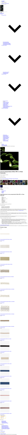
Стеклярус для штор (5, 103)
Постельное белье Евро (6, 42)
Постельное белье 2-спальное (6, 43)
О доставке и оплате (20, 210)
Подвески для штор (5, 140)
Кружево (4, 139)
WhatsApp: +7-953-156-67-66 (5, 3)
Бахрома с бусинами (5, 105)
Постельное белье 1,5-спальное (7, 44)
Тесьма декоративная (5, 135)
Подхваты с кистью (5, 72)
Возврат (3, 192)
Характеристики (4, 190)
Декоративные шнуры (6, 137)
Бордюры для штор (5, 136)
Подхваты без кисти (5, 73)
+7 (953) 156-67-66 (2, 431)
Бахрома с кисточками (6, 102)
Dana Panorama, (11, 178)
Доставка (3, 191)
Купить (1, 188)
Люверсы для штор (5, 138)
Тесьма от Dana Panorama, (5, 178)
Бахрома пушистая (5, 107)
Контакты (3, 1)
